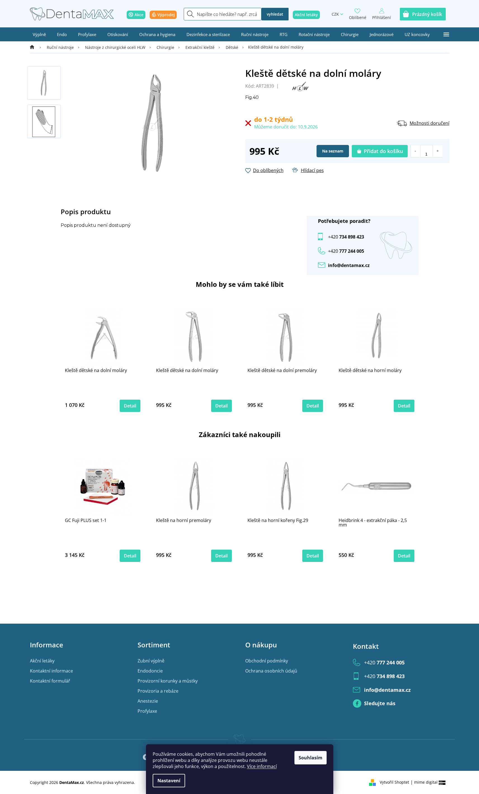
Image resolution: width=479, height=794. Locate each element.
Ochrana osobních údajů (271, 671)
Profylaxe (147, 711)
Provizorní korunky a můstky (168, 681)
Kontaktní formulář (50, 681)
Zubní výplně (151, 661)
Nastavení (168, 781)
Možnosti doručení (429, 123)
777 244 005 (384, 662)
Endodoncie (150, 671)
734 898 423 (346, 237)
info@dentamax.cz (349, 265)
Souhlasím (310, 758)
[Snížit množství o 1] (416, 151)
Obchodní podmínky (266, 661)
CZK (335, 14)
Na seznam (332, 151)
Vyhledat (275, 14)
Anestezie (148, 701)
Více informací (262, 766)
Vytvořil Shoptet (394, 782)
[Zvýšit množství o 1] (437, 151)
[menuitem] (39, 34)
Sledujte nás (379, 703)
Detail (130, 406)
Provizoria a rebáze (158, 691)
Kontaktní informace (51, 671)
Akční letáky (42, 661)
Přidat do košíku (383, 151)
